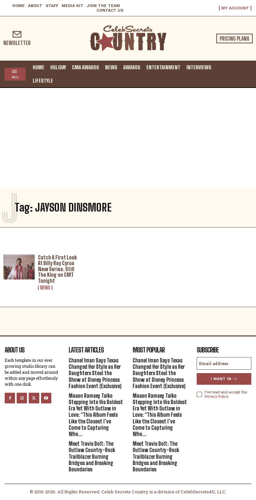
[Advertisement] (128, 138)
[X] (34, 398)
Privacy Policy (216, 396)
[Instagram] (22, 398)
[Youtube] (46, 398)
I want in (221, 379)
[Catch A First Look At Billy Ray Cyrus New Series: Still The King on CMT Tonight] (19, 267)
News (45, 287)
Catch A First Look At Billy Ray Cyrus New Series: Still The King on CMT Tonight (57, 269)
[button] (244, 73)
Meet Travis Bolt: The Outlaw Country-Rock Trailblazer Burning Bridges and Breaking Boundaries (92, 456)
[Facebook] (10, 398)
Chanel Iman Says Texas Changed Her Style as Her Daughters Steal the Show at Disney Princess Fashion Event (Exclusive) (95, 373)
